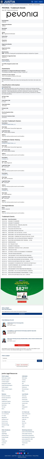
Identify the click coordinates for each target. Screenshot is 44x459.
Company (19, 455)
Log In (36, 1)
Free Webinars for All (8, 320)
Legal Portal (14, 455)
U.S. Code (4, 415)
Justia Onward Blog (26, 441)
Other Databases (6, 430)
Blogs (23, 405)
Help (23, 455)
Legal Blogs (4, 433)
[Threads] (23, 453)
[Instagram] (21, 453)
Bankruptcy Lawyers (6, 378)
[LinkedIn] (16, 453)
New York (24, 423)
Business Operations (6, 397)
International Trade (6, 403)
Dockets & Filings (5, 425)
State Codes (24, 415)
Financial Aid (24, 399)
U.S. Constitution (5, 413)
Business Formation (6, 395)
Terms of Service (28, 455)
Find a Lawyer (6, 355)
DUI (23, 383)
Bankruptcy (24, 378)
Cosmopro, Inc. (5, 159)
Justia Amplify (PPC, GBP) (27, 439)
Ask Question (22, 313)
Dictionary (24, 395)
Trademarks (6, 4)
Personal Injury (25, 389)
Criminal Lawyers (5, 381)
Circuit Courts (5, 421)
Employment (4, 399)
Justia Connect (8, 455)
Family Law (24, 387)
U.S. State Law (25, 412)
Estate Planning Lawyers (7, 385)
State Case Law (25, 417)
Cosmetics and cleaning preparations (21, 4)
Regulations (4, 417)
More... (3, 391)
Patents (3, 439)
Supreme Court (5, 419)
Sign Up (40, 1)
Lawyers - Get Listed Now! (22, 364)
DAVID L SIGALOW (6, 61)
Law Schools (25, 394)
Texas (23, 425)
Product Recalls (5, 437)
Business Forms (5, 435)
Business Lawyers (5, 379)
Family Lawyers (5, 387)
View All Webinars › (22, 345)
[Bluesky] (24, 453)
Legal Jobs (4, 431)
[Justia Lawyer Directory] (28, 453)
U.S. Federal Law (6, 412)
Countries (4, 442)
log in (6, 136)
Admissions (24, 397)
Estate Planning (25, 385)
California (24, 419)
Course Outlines (25, 401)
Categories (11, 4)
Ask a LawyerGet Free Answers (7, 308)
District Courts (5, 423)
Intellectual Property (6, 401)
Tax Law (3, 407)
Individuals (24, 376)
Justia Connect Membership (28, 431)
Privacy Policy (35, 455)
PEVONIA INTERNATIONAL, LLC (9, 124)
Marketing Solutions (27, 430)
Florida (23, 421)
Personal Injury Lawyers (7, 389)
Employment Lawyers (6, 383)
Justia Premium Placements (28, 435)
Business (4, 394)
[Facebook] (19, 453)
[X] (26, 453)
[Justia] (9, 2)
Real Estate (4, 405)
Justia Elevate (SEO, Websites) (28, 437)
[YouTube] (18, 453)
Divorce (23, 381)
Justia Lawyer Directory (27, 433)
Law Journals (25, 403)
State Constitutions (26, 413)
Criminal (24, 379)
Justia (2, 4)
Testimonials (25, 442)
